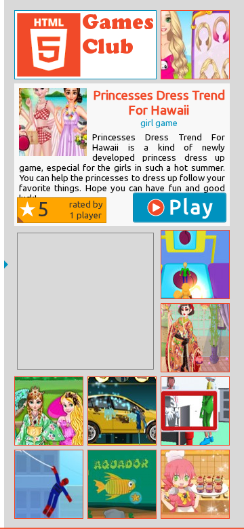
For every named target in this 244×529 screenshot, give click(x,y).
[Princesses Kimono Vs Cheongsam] (48, 411)
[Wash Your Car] (122, 411)
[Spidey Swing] (48, 484)
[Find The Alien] (195, 411)
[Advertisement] (85, 301)
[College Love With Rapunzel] (195, 44)
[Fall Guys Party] (195, 264)
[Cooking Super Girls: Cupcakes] (195, 484)
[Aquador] (122, 484)
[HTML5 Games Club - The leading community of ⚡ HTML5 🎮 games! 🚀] (85, 44)
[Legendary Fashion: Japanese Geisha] (195, 337)
